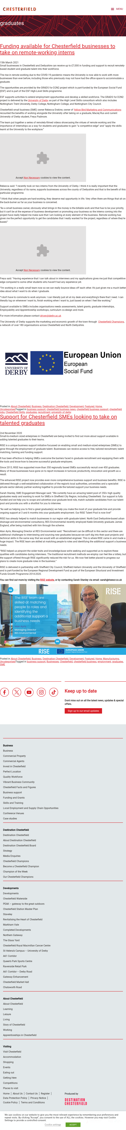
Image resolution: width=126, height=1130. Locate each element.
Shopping (8, 1062)
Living (6, 1019)
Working (7, 1029)
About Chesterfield (21, 406)
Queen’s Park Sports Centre (17, 961)
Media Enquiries (11, 856)
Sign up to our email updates (83, 710)
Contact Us (32, 1093)
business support (36, 409)
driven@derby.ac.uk (50, 315)
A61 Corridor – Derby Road (17, 971)
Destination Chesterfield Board (19, 845)
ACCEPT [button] (73, 1125)
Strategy (7, 850)
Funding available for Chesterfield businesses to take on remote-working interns (57, 49)
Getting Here (9, 1077)
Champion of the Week (15, 871)
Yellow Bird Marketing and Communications (97, 109)
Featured (89, 406)
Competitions (10, 1083)
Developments (11, 893)
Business (36, 406)
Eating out (8, 1072)
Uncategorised (8, 409)
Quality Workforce (12, 776)
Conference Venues (13, 813)
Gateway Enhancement (15, 976)
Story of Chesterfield (14, 1024)
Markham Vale (11, 924)
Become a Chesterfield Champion (21, 866)
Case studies (10, 818)
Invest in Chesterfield (14, 766)
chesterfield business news (61, 409)
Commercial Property (14, 756)
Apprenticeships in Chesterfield (19, 1035)
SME (2, 664)
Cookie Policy (10, 1102)
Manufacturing (111, 658)
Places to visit (10, 1088)
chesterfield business (85, 661)
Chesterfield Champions (111, 321)
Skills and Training (13, 802)
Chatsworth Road (12, 987)
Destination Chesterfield (19, 9)
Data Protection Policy (15, 1098)
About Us (18, 1093)
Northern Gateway (13, 935)
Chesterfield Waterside (15, 898)
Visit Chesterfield (12, 1051)
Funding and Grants (14, 797)
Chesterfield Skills (15, 412)
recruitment (44, 412)
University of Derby (38, 100)
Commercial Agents (13, 761)
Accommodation (12, 1056)
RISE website (47, 579)
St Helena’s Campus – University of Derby (25, 950)
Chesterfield (66, 661)
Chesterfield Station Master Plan (20, 909)
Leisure (7, 1014)
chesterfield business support (92, 409)
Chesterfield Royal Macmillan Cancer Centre (26, 945)
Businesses (53, 661)
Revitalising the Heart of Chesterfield (22, 919)
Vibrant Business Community (19, 782)
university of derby (61, 412)
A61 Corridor (10, 956)
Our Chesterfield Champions (18, 876)
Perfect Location (12, 771)
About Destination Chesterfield (19, 840)
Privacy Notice (38, 1098)
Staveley (7, 914)
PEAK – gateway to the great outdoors (23, 903)
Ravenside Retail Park (15, 966)
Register (45, 1093)
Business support (12, 792)
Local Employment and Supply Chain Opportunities (30, 808)
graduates (31, 412)
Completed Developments (17, 929)
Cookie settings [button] (53, 1124)
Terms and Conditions (33, 1102)
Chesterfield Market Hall (16, 982)
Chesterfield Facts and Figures (19, 787)
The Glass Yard (11, 940)
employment (104, 661)
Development (76, 406)
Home (98, 406)
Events (6, 1067)
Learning (8, 1009)
